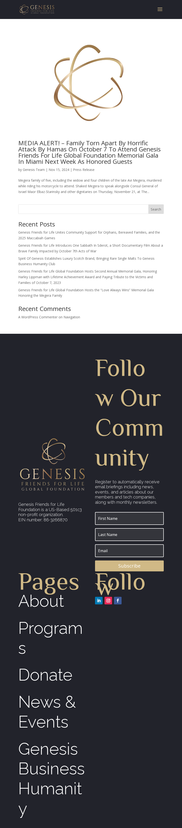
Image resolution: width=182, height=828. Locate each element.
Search (156, 209)
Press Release (84, 169)
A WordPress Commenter (38, 317)
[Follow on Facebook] (118, 600)
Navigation (72, 317)
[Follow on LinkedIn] (99, 600)
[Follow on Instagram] (108, 600)
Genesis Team (34, 169)
